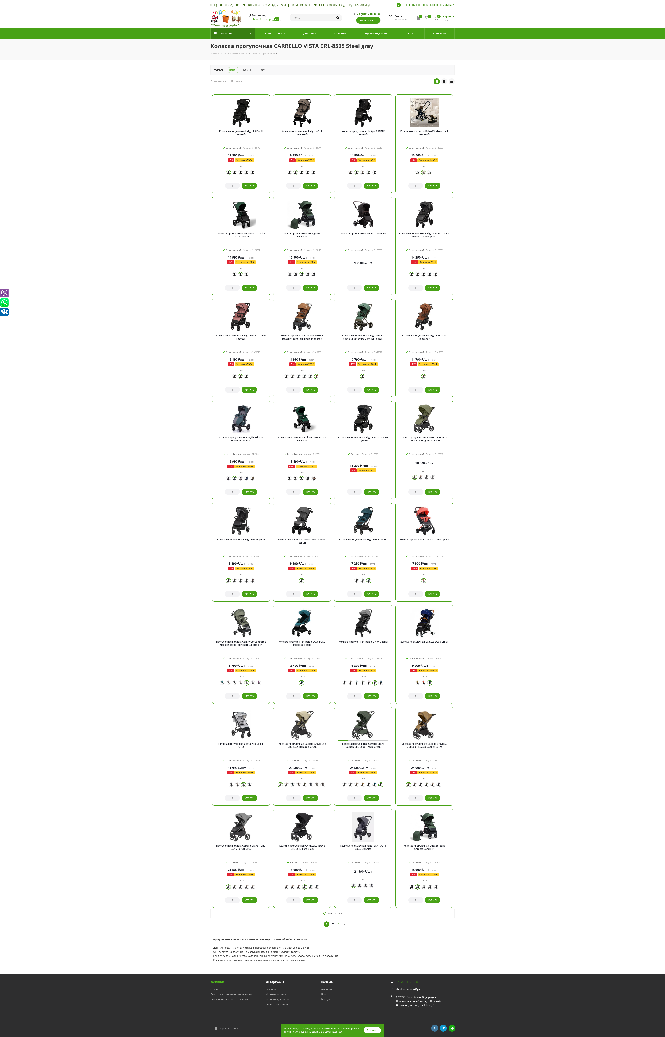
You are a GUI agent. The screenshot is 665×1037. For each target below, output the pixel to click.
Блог (324, 994)
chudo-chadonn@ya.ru (409, 989)
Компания (217, 982)
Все (339, 924)
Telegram (443, 1028)
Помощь (271, 989)
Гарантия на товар (277, 1004)
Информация (275, 982)
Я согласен (372, 1030)
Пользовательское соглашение (230, 999)
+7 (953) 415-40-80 (369, 14)
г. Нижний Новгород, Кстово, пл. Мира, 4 (429, 4)
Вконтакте (434, 1028)
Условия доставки (277, 999)
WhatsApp (452, 1028)
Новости (326, 989)
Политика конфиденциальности (231, 994)
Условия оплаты (276, 994)
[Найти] (338, 17)
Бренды (326, 999)
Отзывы (215, 989)
